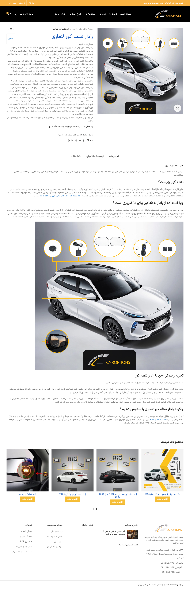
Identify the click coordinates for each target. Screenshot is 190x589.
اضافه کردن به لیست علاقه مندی (63, 127)
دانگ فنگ (83, 29)
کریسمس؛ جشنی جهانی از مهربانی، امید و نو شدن (114, 533)
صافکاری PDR (26, 541)
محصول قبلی (13, 29)
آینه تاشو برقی (62, 195)
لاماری (74, 29)
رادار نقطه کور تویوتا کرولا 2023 (72, 494)
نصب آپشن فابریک (24, 546)
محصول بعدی (8, 29)
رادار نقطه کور (70, 135)
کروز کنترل (58, 541)
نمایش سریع (143, 461)
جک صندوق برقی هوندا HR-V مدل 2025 (162, 494)
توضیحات (114, 156)
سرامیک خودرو (26, 536)
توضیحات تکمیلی (95, 156)
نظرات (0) (76, 156)
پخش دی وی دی (54, 536)
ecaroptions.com (158, 419)
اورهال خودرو (26, 531)
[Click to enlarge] (177, 108)
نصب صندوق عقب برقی (22, 551)
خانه (91, 29)
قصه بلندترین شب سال (128, 544)
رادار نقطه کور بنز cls (28, 494)
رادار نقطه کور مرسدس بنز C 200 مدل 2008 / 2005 (117, 496)
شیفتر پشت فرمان (54, 546)
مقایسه (87, 127)
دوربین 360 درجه (47, 195)
